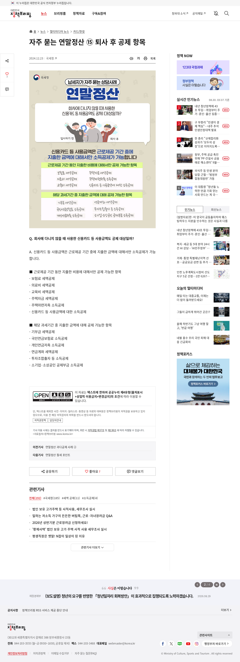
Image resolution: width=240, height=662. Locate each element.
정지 (216, 584)
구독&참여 (99, 13)
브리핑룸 (60, 13)
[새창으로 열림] (145, 58)
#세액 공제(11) (71, 498)
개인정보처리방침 (17, 653)
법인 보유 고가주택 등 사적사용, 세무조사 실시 (63, 509)
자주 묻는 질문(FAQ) (86, 653)
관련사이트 (206, 635)
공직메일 (197, 13)
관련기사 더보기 (90, 547)
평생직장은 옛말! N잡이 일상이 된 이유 (58, 536)
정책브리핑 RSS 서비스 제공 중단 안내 (45, 610)
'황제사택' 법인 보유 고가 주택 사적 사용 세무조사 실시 (69, 529)
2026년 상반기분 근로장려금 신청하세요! (60, 523)
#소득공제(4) (90, 498)
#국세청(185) (51, 498)
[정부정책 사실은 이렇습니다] (203, 83)
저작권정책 (40, 420)
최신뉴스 (216, 209)
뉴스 (44, 13)
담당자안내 (55, 420)
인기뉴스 (190, 209)
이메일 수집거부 (60, 653)
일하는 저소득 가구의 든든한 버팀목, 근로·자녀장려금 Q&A (72, 516)
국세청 (51, 58)
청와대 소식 (178, 13)
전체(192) (35, 498)
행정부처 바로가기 (215, 643)
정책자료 (79, 13)
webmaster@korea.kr (121, 643)
